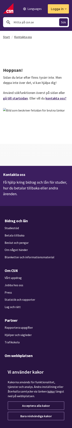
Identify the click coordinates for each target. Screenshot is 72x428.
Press (8, 292)
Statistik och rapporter (20, 299)
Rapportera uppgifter (19, 327)
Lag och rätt (13, 307)
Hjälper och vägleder (18, 335)
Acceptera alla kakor (36, 406)
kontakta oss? (56, 98)
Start (6, 37)
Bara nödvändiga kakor (36, 416)
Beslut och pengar (17, 243)
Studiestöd (12, 228)
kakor (51, 391)
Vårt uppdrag (13, 278)
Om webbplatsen (18, 355)
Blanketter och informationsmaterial (29, 257)
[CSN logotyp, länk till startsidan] (8, 8)
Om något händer (16, 250)
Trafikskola (12, 342)
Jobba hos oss (14, 285)
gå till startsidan (15, 98)
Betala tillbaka (14, 235)
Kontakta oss (23, 37)
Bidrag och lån (16, 220)
